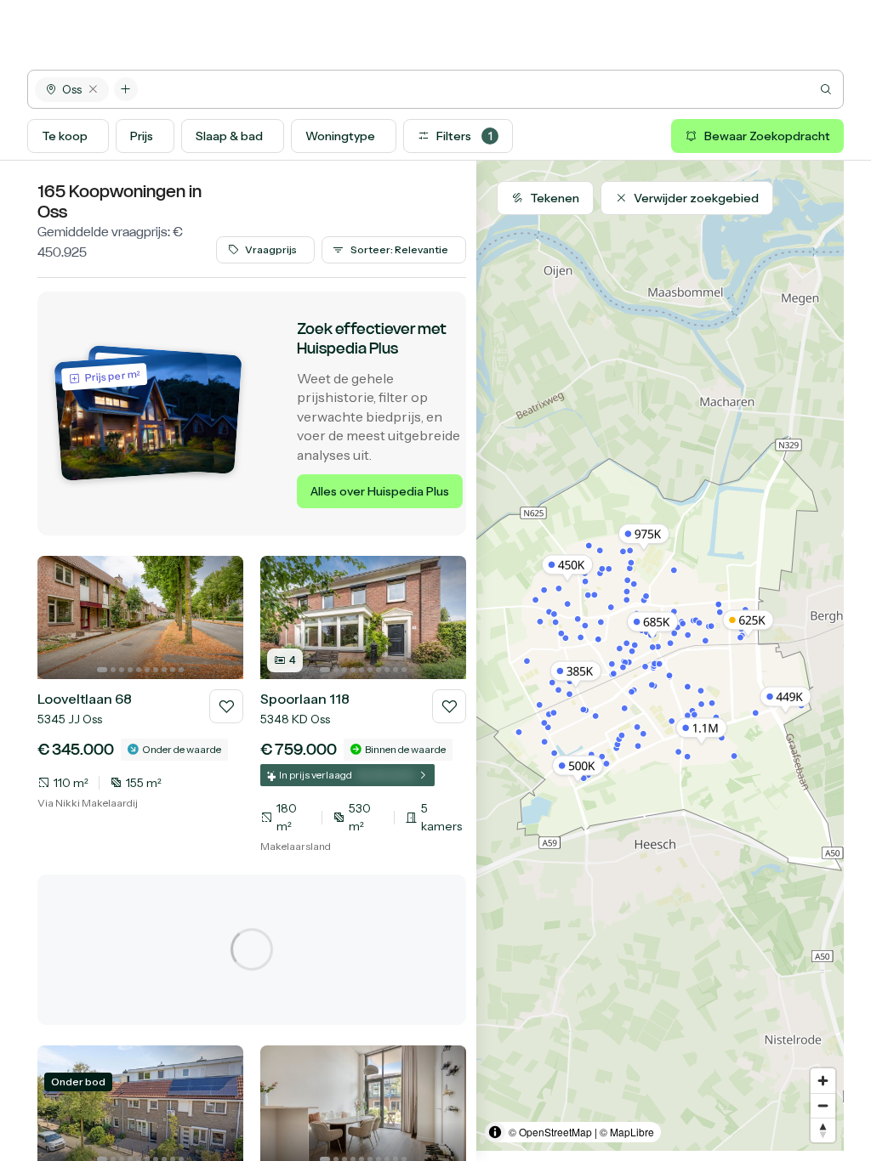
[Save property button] (226, 706)
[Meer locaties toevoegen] (126, 89)
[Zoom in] (823, 1080)
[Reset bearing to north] (823, 1130)
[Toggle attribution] (495, 1132)
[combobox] (490, 89)
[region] (660, 656)
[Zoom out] (823, 1105)
